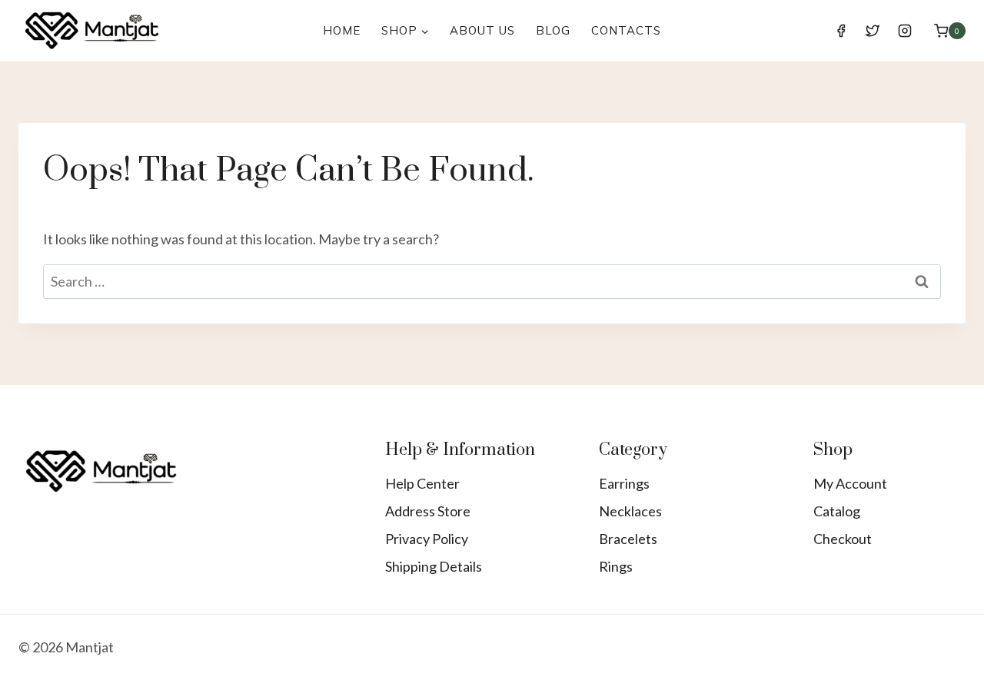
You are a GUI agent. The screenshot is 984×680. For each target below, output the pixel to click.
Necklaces (630, 511)
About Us (482, 30)
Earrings (624, 483)
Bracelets (628, 538)
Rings (616, 566)
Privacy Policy (426, 538)
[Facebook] (841, 31)
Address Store (427, 511)
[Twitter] (872, 31)
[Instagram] (905, 31)
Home (342, 30)
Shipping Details (433, 566)
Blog (553, 30)
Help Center (422, 483)
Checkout (842, 538)
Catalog (836, 511)
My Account (850, 483)
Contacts (626, 30)
